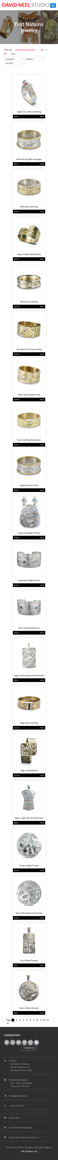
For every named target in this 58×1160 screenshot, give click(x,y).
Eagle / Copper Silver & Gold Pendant (29, 818)
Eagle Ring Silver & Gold (29, 485)
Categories (10, 59)
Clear (13, 54)
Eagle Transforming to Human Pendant (29, 676)
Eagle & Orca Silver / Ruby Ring (29, 112)
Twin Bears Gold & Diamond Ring (29, 349)
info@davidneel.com (18, 1096)
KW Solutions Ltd (29, 1151)
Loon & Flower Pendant (29, 961)
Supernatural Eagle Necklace (29, 533)
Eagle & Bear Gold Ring (29, 723)
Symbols (9, 63)
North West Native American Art (24, 1137)
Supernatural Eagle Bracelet (29, 580)
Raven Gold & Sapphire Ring (29, 395)
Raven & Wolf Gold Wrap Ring (29, 254)
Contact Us (29, 1048)
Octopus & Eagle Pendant (29, 866)
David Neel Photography (20, 1127)
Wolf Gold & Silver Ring (29, 207)
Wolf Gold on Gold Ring (29, 302)
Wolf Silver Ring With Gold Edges (29, 159)
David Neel (25, 5)
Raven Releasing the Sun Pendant (29, 913)
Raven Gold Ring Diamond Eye (29, 440)
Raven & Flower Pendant (29, 1008)
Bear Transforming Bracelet (29, 628)
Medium (29, 59)
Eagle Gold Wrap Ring (29, 771)
